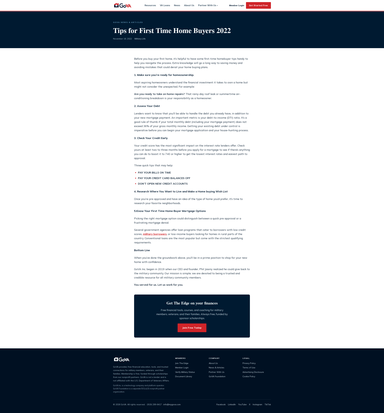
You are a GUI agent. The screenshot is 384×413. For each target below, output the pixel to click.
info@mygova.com (172, 404)
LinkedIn (232, 404)
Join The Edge (181, 363)
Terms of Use (249, 367)
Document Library (183, 376)
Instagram (257, 404)
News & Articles (216, 367)
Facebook (221, 404)
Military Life (140, 38)
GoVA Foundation (217, 376)
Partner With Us (208, 5)
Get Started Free (258, 5)
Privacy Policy (249, 363)
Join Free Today (192, 327)
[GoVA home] (123, 5)
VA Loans (165, 5)
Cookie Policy (249, 376)
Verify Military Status (185, 372)
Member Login (236, 5)
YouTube (242, 404)
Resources (150, 5)
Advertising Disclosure (253, 372)
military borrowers (155, 234)
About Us (189, 5)
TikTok (268, 404)
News (177, 5)
